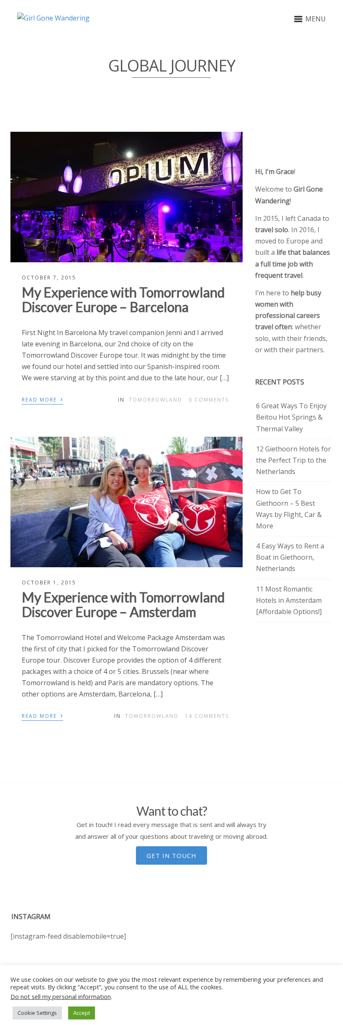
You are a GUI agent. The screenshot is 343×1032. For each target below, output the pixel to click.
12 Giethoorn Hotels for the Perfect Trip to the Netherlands (293, 460)
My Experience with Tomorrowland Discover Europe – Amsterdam (123, 604)
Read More (42, 399)
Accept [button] (81, 1013)
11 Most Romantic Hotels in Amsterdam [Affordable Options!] (289, 600)
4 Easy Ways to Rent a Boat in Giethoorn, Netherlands (290, 557)
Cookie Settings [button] (37, 1013)
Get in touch (171, 855)
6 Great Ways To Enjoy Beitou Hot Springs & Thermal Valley (291, 417)
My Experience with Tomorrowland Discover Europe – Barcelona (123, 299)
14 (207, 716)
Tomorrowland (155, 399)
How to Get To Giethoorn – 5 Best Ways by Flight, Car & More (289, 508)
